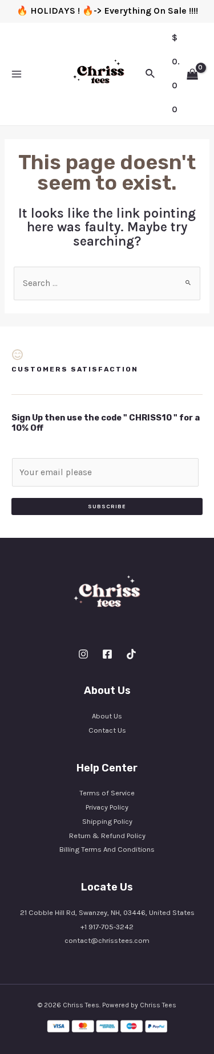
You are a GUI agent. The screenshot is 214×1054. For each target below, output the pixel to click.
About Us (107, 716)
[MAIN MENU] (17, 74)
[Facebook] (107, 654)
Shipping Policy (107, 821)
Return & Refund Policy (107, 835)
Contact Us (107, 730)
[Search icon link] (151, 74)
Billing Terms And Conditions (107, 849)
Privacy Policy (107, 807)
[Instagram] (83, 654)
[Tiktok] (131, 654)
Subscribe (107, 506)
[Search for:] (107, 283)
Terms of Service (107, 793)
